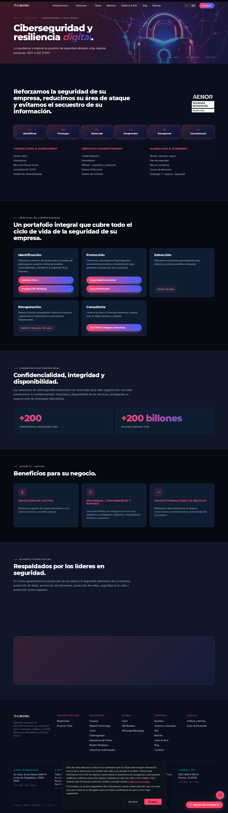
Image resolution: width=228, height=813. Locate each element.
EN (186, 6)
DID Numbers (128, 726)
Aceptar (153, 801)
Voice (125, 721)
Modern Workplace (98, 745)
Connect (93, 721)
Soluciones (81, 5)
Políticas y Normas (196, 721)
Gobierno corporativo (165, 726)
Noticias (157, 5)
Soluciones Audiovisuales (102, 750)
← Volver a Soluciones (136, 671)
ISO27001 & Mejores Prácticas (114, 327)
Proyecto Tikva (64, 726)
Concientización (114, 288)
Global (98, 5)
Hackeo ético (46, 280)
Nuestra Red (63, 721)
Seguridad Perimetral (114, 280)
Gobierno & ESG (129, 5)
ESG (156, 730)
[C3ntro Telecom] (21, 5)
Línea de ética (161, 740)
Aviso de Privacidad (197, 726)
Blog (145, 5)
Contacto (206, 5)
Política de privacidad (139, 781)
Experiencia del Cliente (100, 740)
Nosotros (111, 5)
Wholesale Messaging (133, 730)
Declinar (133, 801)
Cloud (92, 730)
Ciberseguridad (97, 735)
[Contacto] (220, 795)
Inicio (17, 18)
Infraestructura (60, 5)
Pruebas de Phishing (46, 288)
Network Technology (99, 726)
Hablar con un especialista (96, 671)
